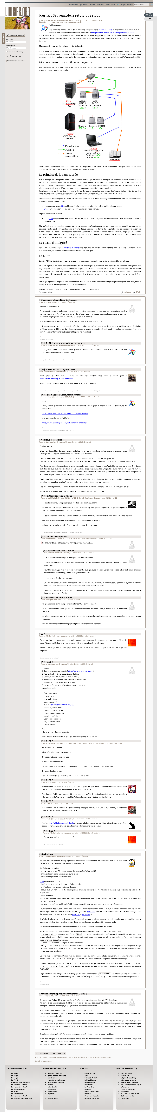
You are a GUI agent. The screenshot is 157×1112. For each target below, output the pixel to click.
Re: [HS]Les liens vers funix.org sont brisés (64, 395)
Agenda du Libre (90, 1073)
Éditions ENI (88, 1084)
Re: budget (14, 1073)
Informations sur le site (128, 1080)
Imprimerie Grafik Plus (92, 1098)
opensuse (55, 22)
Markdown (127, 292)
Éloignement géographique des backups (59, 300)
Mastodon (67, 20)
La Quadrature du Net (92, 1091)
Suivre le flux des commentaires (51, 1054)
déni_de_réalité (53, 1098)
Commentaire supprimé (56, 537)
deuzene (49, 371)
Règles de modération (128, 1089)
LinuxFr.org (17, 17)
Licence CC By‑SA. (96, 20)
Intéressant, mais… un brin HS (20, 1082)
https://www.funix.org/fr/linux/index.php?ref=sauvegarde (65, 413)
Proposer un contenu (16, 35)
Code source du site (127, 1096)
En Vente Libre (89, 1087)
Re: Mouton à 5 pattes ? (19, 1084)
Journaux (84, 5)
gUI (49, 498)
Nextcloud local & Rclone (52, 440)
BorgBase (86, 914)
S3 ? (43, 634)
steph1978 (52, 599)
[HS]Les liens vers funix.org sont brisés (58, 370)
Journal (44, 15)
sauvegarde (72, 22)
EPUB (138, 292)
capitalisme (51, 1093)
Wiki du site (125, 1087)
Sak (49, 803)
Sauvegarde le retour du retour (76, 15)
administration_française (56, 1082)
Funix (48, 20)
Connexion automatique (16, 52)
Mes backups (47, 854)
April (86, 1075)
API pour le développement (130, 1093)
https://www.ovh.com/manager (80, 671)
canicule (50, 1084)
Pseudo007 (50, 996)
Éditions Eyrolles (90, 1082)
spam (49, 1096)
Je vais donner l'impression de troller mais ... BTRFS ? (64, 994)
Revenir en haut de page (43, 1061)
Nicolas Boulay (51, 636)
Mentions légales (126, 1073)
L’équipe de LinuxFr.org (128, 1078)
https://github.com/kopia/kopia (61, 823)
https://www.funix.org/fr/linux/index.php (56, 379)
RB (49, 782)
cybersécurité (52, 1087)
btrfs (65, 22)
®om (48, 856)
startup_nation (52, 1091)
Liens (92, 5)
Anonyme (51, 538)
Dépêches (73, 5)
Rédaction (110, 5)
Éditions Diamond (90, 1080)
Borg (42, 881)
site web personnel (57, 20)
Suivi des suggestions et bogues (131, 1084)
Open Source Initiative (92, 1096)
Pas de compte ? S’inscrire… (16, 61)
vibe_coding (52, 1089)
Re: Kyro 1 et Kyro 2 (17, 1093)
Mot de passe (10, 45)
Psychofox (51, 743)
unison (46, 209)
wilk (49, 819)
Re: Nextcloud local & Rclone (59, 496)
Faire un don (125, 1075)
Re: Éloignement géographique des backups (65, 343)
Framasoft (88, 1089)
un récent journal (105, 30)
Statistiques (125, 1091)
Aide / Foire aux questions (129, 1082)
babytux (49, 442)
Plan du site (125, 1098)
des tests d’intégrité (72, 248)
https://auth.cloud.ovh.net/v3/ (62, 705)
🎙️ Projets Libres (125, 5)
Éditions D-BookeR (91, 1078)
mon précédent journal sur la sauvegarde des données (112, 33)
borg (61, 22)
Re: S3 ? (49, 662)
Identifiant (9, 39)
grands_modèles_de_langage (57, 1075)
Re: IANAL (14, 1080)
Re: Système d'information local (21, 1098)
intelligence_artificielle (55, 1073)
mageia (79, 22)
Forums (100, 5)
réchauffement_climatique (56, 1080)
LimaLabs (91, 912)
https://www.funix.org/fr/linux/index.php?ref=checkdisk (64, 423)
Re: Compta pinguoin (18, 1089)
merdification (52, 1078)
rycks (48, 302)
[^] (42, 343)
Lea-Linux (88, 1093)
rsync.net (76, 914)
